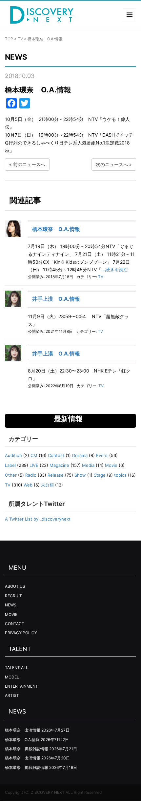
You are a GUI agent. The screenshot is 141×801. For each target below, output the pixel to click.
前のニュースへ (29, 164)
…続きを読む (114, 269)
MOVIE (11, 614)
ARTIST (12, 695)
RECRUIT (13, 595)
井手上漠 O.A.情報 (56, 299)
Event (102, 455)
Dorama (80, 455)
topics (120, 475)
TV (20, 38)
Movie (111, 465)
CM (33, 455)
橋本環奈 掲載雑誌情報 (26, 748)
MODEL (12, 677)
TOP (9, 38)
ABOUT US (15, 586)
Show (80, 475)
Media (88, 465)
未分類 (47, 484)
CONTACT (14, 623)
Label (10, 465)
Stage (100, 475)
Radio (30, 475)
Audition (13, 455)
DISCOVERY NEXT (47, 792)
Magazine (59, 465)
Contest (56, 455)
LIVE (34, 465)
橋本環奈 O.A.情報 (56, 229)
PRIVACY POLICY (21, 632)
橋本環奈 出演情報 (22, 730)
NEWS (10, 604)
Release (56, 475)
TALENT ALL (16, 667)
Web (28, 484)
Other (11, 475)
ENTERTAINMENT (21, 686)
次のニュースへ (112, 164)
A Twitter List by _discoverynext (37, 519)
